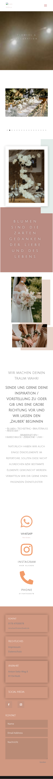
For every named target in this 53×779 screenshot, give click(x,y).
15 (40, 130)
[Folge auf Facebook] (8, 704)
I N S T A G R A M (26, 561)
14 (38, 130)
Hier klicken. (26, 537)
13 (36, 130)
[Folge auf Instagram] (21, 704)
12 (33, 130)
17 (45, 130)
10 (28, 130)
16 (43, 130)
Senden (43, 762)
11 (31, 130)
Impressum (14, 647)
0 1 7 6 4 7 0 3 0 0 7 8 (16, 623)
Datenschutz (15, 651)
